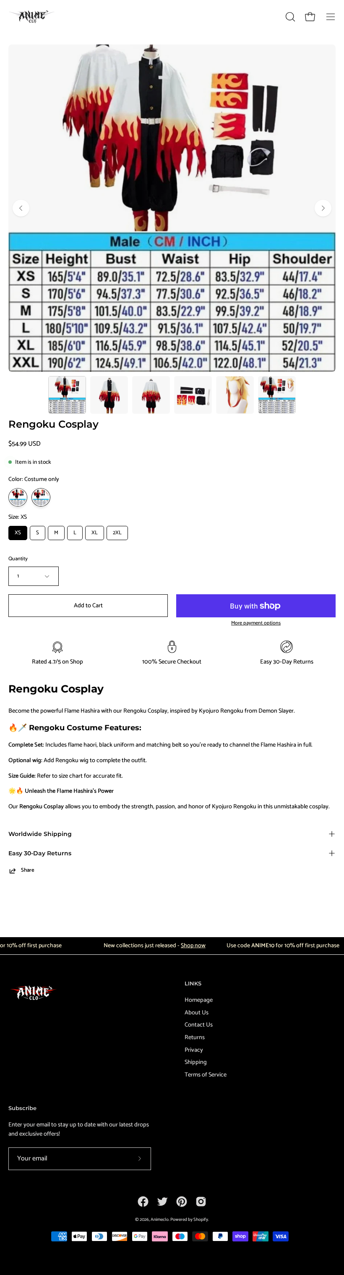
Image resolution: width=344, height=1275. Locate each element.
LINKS (193, 983)
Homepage (199, 1000)
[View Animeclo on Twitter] (162, 1201)
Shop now (180, 945)
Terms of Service (206, 1075)
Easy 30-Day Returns (39, 853)
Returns (195, 1037)
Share (27, 870)
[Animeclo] (33, 16)
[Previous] (21, 208)
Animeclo (160, 1219)
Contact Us (199, 1025)
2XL (117, 532)
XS (18, 532)
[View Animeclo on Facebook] (143, 1201)
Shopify (200, 1219)
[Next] (323, 208)
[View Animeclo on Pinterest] (181, 1201)
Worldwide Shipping (40, 834)
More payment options (256, 623)
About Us (196, 1012)
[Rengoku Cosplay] (67, 395)
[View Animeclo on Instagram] (201, 1201)
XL (94, 532)
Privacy (194, 1050)
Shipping (196, 1062)
